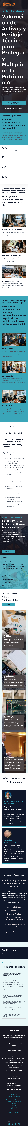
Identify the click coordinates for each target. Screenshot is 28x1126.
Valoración (14, 1107)
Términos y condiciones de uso (14, 1100)
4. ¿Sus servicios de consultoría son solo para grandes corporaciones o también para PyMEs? (12, 1009)
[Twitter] (12, 1124)
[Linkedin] (19, 1124)
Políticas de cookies (14, 1098)
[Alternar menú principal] (25, 3)
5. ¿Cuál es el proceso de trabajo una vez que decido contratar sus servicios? (12, 1015)
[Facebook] (9, 1124)
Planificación (14, 1103)
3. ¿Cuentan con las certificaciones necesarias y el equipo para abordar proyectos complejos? (12, 1002)
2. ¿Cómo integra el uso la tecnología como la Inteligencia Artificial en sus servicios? (12, 996)
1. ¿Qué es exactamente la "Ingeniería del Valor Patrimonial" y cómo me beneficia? (12, 974)
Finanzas (14, 1105)
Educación (14, 1109)
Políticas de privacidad (14, 1096)
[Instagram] (15, 1124)
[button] (14, 974)
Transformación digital (14, 1112)
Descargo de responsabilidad (14, 1101)
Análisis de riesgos (14, 1110)
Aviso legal (14, 1094)
